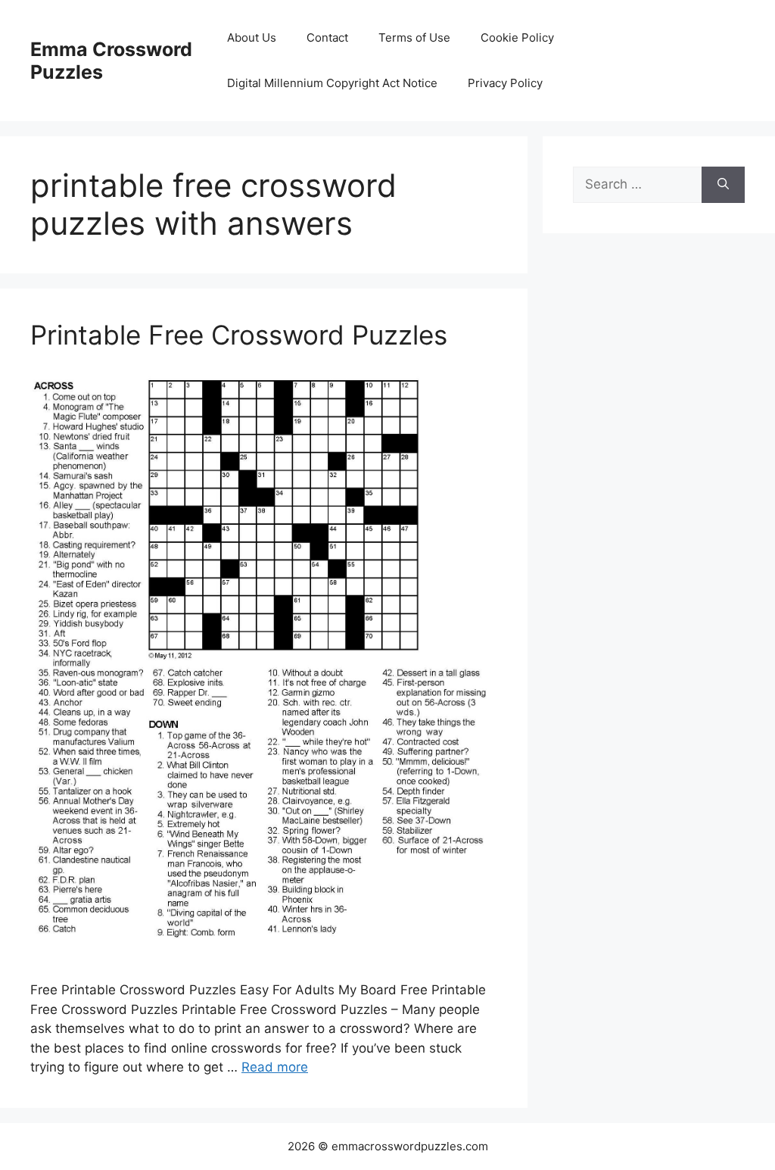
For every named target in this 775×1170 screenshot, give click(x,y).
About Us (251, 37)
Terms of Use (414, 37)
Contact (327, 37)
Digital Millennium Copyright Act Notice (332, 83)
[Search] (723, 185)
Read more (274, 1067)
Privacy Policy (505, 83)
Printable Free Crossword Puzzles (238, 335)
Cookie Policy (517, 37)
